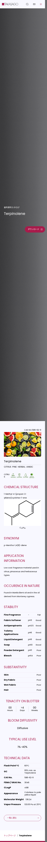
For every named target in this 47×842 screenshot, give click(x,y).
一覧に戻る (12, 817)
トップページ (10, 835)
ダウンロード (33, 229)
